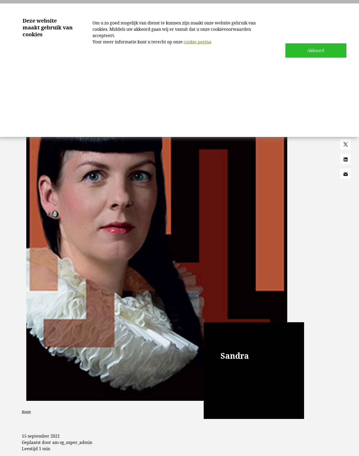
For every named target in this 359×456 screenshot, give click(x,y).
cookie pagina (197, 42)
